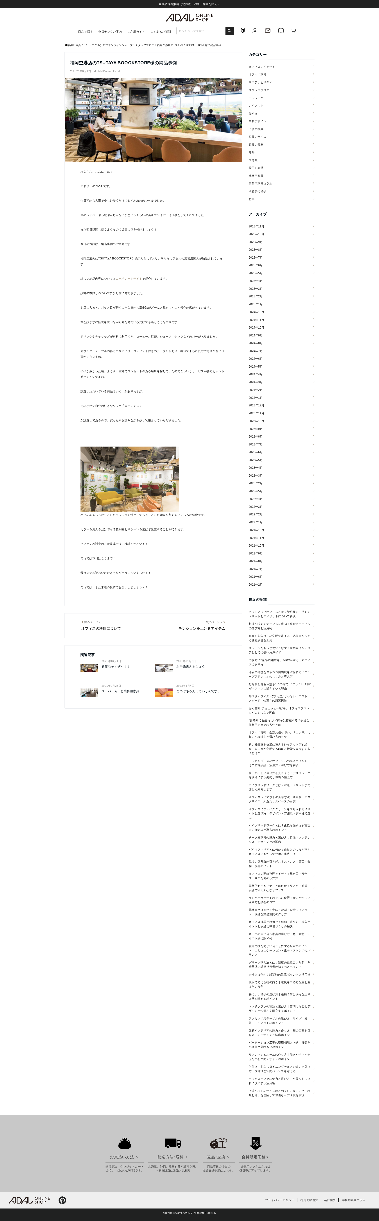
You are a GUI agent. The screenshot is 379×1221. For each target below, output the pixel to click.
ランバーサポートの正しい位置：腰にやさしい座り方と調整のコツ (279, 900)
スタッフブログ (259, 90)
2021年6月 (256, 576)
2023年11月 (256, 413)
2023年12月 (256, 405)
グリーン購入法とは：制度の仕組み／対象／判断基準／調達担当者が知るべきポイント (279, 965)
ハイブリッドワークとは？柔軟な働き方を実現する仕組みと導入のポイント (279, 827)
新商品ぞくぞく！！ (116, 666)
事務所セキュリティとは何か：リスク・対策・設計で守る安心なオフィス (279, 888)
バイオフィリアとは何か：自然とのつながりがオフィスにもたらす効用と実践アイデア (279, 852)
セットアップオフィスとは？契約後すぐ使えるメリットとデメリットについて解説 (279, 614)
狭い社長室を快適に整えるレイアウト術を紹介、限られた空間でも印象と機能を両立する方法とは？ (279, 749)
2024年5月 (256, 366)
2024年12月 (256, 312)
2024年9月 (256, 335)
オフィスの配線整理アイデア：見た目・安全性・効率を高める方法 (278, 876)
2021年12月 (256, 530)
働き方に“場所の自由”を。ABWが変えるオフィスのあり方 (279, 662)
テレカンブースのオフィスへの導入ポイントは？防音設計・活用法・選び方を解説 (278, 763)
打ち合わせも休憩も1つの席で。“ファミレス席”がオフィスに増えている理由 (280, 686)
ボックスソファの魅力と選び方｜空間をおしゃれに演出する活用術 (279, 1081)
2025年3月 (256, 288)
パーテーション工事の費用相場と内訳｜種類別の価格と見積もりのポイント (279, 1045)
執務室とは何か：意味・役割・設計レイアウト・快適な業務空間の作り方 (278, 912)
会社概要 (330, 1200)
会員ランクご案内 (110, 31)
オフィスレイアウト (262, 66)
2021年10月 (256, 545)
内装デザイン (257, 121)
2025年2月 (256, 296)
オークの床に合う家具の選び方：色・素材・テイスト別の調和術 (279, 936)
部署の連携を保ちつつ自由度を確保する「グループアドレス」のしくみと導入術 (279, 674)
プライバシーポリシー (280, 1200)
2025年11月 (256, 226)
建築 (252, 152)
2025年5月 (256, 273)
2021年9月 (256, 553)
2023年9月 (256, 429)
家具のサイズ (257, 136)
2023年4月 (256, 467)
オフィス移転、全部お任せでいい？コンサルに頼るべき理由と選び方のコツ (279, 734)
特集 (252, 199)
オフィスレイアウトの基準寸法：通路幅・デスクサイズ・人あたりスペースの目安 (279, 799)
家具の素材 (256, 144)
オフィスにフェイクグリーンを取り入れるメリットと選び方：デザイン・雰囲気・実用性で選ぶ (279, 813)
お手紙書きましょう (190, 666)
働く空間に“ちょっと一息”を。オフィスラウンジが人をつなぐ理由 (279, 710)
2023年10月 (256, 421)
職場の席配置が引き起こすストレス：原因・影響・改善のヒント (279, 864)
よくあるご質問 (160, 31)
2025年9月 (256, 242)
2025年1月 (256, 304)
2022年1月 (256, 522)
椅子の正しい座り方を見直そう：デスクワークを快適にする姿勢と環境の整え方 (279, 775)
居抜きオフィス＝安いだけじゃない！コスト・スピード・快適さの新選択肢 (279, 698)
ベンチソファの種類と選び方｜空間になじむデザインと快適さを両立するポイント (279, 1008)
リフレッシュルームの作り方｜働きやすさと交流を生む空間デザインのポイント (279, 1057)
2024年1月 (256, 397)
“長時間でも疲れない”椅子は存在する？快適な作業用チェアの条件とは (279, 722)
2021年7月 (256, 569)
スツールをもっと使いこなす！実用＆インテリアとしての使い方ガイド (279, 650)
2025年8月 (256, 249)
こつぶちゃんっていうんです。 (198, 691)
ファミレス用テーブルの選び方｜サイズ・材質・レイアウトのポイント (278, 1020)
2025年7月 (256, 257)
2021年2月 (256, 584)
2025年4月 (256, 280)
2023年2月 (256, 483)
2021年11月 (256, 538)
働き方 (253, 113)
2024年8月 (256, 343)
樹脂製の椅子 (257, 191)
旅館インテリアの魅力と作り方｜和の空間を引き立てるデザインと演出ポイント (279, 1033)
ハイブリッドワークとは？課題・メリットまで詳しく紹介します (279, 787)
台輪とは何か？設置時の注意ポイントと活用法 (279, 974)
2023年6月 (256, 452)
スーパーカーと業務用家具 (120, 691)
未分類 (253, 160)
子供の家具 (256, 129)
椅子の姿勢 (256, 168)
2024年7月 (256, 351)
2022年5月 (256, 491)
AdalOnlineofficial (108, 71)
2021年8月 (256, 561)
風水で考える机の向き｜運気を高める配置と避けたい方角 (279, 984)
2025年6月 (256, 265)
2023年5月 (256, 460)
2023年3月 (256, 475)
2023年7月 (256, 444)
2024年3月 (256, 382)
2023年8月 (256, 436)
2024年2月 (256, 390)
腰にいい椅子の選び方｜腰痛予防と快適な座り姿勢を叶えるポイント (279, 996)
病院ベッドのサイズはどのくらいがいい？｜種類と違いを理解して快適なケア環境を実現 (279, 1093)
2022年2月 (256, 514)
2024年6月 (256, 358)
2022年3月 (256, 506)
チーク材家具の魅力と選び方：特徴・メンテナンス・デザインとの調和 (279, 840)
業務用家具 (256, 175)
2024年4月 (256, 374)
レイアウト (256, 105)
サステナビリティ (260, 82)
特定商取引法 (309, 1200)
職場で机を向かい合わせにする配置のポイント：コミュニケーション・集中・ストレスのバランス (279, 950)
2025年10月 (256, 234)
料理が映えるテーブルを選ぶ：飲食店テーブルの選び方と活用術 (279, 626)
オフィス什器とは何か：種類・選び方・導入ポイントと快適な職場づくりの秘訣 (279, 924)
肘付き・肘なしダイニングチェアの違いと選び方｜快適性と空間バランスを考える (279, 1069)
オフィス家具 (257, 74)
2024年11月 (256, 320)
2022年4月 (256, 499)
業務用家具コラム (260, 183)
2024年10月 (256, 327)
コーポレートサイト (129, 278)
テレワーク (256, 98)
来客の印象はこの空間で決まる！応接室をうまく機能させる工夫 (279, 638)
